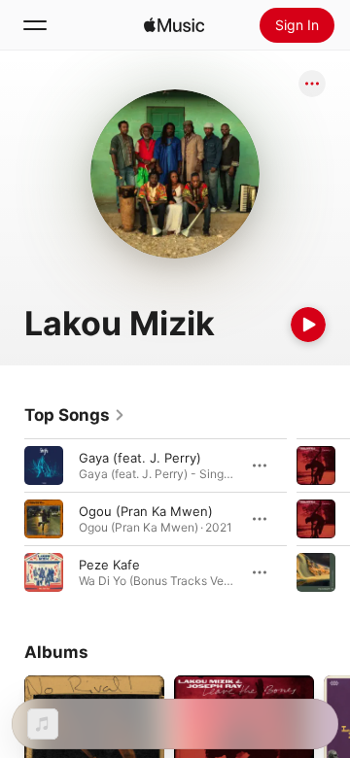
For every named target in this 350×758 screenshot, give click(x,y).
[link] (74, 415)
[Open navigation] (35, 25)
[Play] (308, 324)
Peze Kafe (109, 564)
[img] (174, 25)
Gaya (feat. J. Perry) (140, 457)
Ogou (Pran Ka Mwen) (146, 511)
